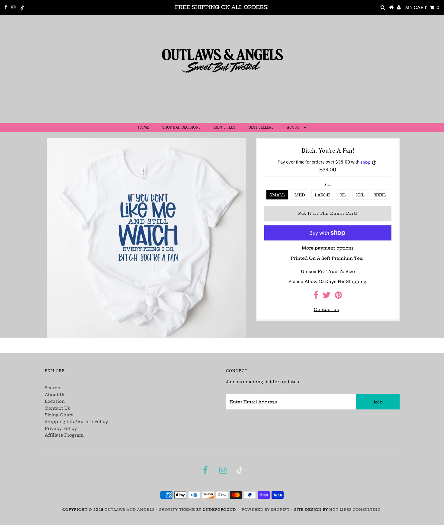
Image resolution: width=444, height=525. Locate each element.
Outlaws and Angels (130, 510)
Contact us (326, 309)
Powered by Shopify (266, 510)
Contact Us (57, 408)
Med (299, 194)
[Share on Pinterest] (338, 296)
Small (277, 194)
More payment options (328, 248)
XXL (360, 194)
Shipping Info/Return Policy (76, 421)
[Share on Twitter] (326, 296)
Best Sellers (261, 127)
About (294, 127)
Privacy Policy (61, 428)
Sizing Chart (59, 415)
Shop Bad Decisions (181, 127)
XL (343, 194)
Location (55, 401)
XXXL (380, 194)
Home (143, 127)
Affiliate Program (64, 435)
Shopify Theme (177, 510)
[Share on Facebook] (316, 296)
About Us (55, 394)
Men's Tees (224, 127)
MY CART (422, 7)
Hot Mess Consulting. (355, 510)
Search (52, 387)
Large (322, 194)
